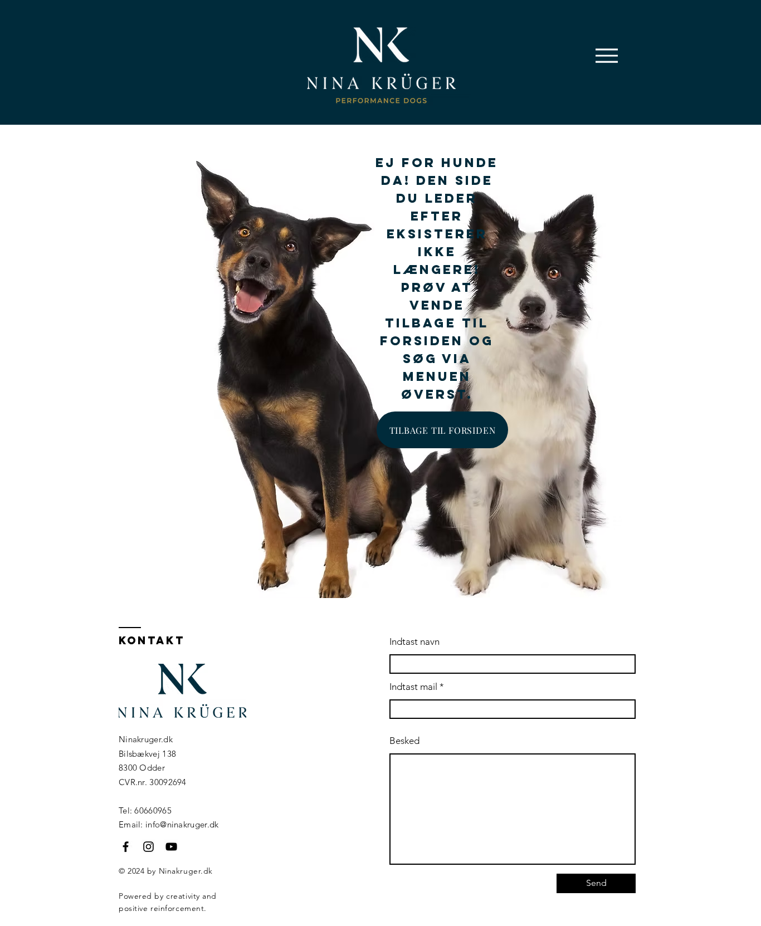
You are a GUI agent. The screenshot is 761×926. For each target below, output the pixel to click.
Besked (404, 741)
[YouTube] (171, 847)
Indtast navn (414, 641)
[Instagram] (148, 847)
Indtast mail (413, 687)
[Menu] (606, 55)
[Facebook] (126, 847)
